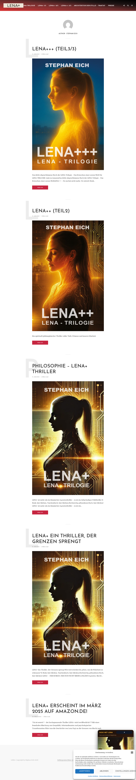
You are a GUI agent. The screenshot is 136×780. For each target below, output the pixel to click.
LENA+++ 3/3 (66, 5)
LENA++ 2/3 (53, 5)
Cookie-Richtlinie (93, 776)
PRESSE (111, 5)
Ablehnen (104, 771)
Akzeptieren (84, 771)
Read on (40, 187)
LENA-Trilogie (28, 5)
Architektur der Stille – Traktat (89, 5)
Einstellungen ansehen (124, 771)
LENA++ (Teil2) (51, 211)
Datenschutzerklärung (106, 776)
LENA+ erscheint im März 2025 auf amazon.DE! (66, 709)
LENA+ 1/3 (42, 5)
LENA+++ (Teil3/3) (54, 49)
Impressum (116, 776)
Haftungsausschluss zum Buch (68, 760)
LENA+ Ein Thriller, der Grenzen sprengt (64, 539)
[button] (132, 752)
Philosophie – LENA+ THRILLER (60, 369)
